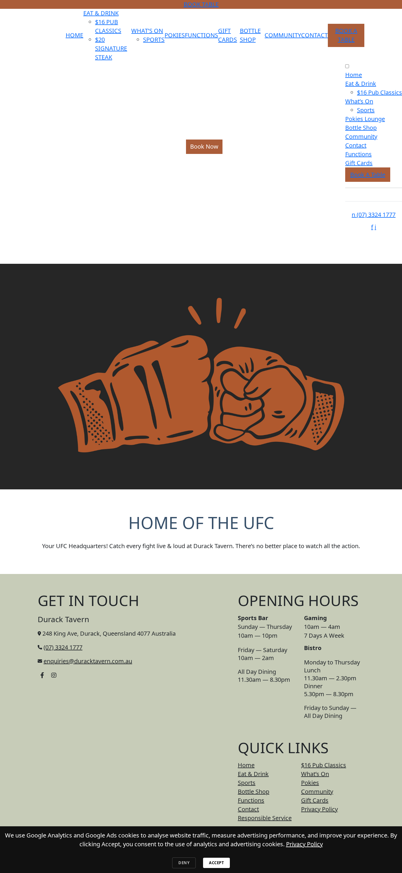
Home (74, 35)
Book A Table (367, 175)
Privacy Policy (319, 809)
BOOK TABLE (201, 4)
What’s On (147, 31)
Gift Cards (359, 163)
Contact (314, 35)
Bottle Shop (361, 128)
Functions (201, 35)
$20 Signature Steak (111, 48)
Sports (154, 39)
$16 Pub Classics (379, 92)
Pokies (175, 35)
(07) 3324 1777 (374, 215)
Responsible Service (265, 818)
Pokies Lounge (365, 119)
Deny (184, 862)
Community (283, 35)
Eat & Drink (101, 13)
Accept (216, 862)
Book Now (204, 146)
